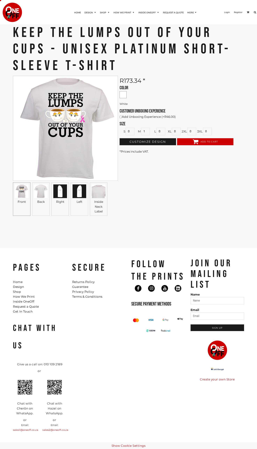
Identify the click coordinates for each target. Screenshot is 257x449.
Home (18, 282)
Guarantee (80, 287)
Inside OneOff (23, 301)
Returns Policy (83, 282)
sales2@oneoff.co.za (55, 430)
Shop (17, 291)
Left (79, 202)
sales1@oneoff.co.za (25, 430)
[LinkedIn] (178, 288)
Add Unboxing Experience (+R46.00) (149, 116)
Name (195, 294)
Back (41, 202)
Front (22, 202)
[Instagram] (151, 288)
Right (60, 202)
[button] (90, 12)
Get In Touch (23, 311)
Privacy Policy (83, 291)
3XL (200, 131)
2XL (184, 131)
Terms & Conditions (87, 296)
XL (170, 131)
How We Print (24, 296)
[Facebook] (138, 288)
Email (195, 310)
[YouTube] (164, 288)
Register (238, 12)
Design (18, 287)
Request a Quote (26, 306)
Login (227, 12)
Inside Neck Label (98, 206)
